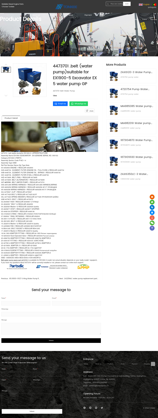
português (152, 7)
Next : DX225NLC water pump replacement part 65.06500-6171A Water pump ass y (78, 278)
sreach (127, 4)
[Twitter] (102, 408)
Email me (62, 104)
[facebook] (84, 408)
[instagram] (96, 408)
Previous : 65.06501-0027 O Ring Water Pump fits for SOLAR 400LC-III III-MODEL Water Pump (20, 278)
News (122, 364)
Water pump (153, 19)
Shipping (147, 364)
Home (136, 19)
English (146, 4)
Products (144, 19)
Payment (135, 364)
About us (98, 364)
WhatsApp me (80, 104)
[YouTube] (90, 408)
